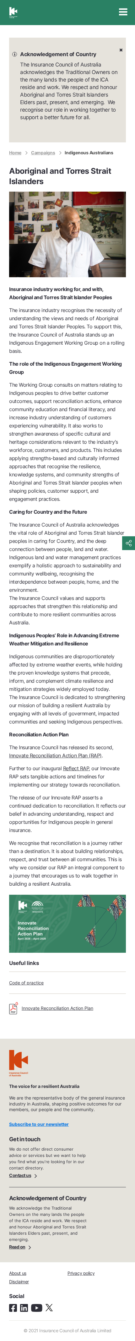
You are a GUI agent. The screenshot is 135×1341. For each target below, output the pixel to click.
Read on (17, 1246)
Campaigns (43, 152)
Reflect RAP (76, 768)
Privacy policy (81, 1273)
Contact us (20, 1175)
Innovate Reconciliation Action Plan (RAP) (55, 755)
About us (17, 1273)
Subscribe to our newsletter (39, 1123)
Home (15, 152)
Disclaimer (19, 1281)
